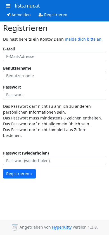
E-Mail (9, 49)
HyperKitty (62, 227)
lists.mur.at (27, 5)
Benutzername (17, 68)
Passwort (12, 87)
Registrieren (55, 14)
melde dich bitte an (83, 39)
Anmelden (20, 14)
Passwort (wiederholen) (26, 153)
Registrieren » (19, 173)
